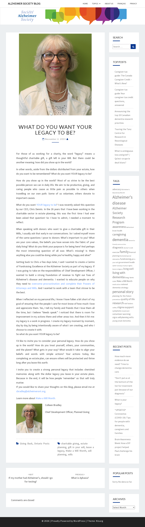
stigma (120, 307)
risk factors (128, 303)
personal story (123, 291)
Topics (95, 3)
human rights (127, 266)
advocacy (116, 189)
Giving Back (26, 443)
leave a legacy (117, 269)
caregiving (119, 234)
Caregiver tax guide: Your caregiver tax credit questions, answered (124, 97)
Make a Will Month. (46, 398)
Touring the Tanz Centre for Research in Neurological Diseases (123, 137)
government (124, 262)
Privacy (133, 3)
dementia (120, 239)
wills (70, 454)
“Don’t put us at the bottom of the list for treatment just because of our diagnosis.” (124, 386)
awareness (119, 227)
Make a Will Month (76, 450)
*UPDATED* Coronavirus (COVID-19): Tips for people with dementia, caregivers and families (123, 421)
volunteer (117, 314)
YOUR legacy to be (46, 204)
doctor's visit (128, 248)
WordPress (79, 520)
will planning (123, 317)
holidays (120, 266)
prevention (116, 299)
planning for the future (121, 296)
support (129, 307)
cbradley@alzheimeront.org (30, 391)
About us (109, 3)
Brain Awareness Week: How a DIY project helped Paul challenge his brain (123, 447)
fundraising (125, 259)
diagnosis (117, 247)
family (124, 252)
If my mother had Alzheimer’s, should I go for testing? (30, 478)
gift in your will (76, 447)
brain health (117, 230)
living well (128, 268)
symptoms (116, 311)
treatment (125, 311)
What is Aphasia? (80, 476)
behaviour (130, 227)
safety (114, 307)
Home (85, 3)
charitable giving (70, 443)
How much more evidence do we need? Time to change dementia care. (123, 364)
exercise (115, 252)
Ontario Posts (41, 443)
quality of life (128, 299)
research (118, 303)
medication (116, 284)
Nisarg (99, 520)
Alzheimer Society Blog (24, 3)
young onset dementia (121, 320)
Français (122, 3)
